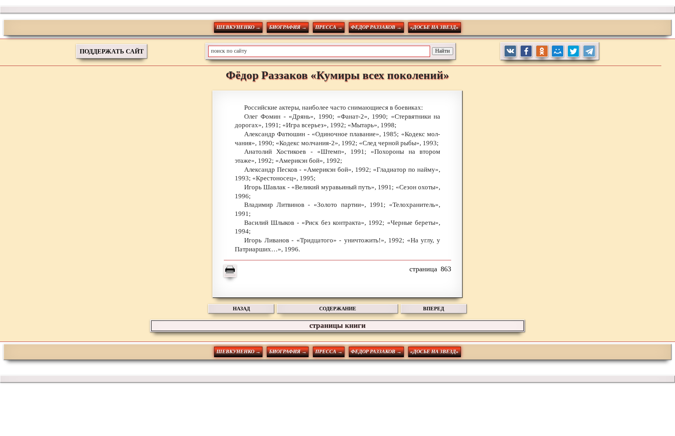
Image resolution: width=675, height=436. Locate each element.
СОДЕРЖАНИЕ (337, 308)
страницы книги (337, 325)
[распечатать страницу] (230, 271)
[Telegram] (589, 51)
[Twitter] (573, 51)
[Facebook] (526, 51)
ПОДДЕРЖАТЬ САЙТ (112, 51)
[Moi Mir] (557, 51)
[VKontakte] (510, 51)
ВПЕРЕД (433, 308)
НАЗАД (241, 308)
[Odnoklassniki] (542, 51)
